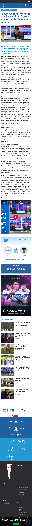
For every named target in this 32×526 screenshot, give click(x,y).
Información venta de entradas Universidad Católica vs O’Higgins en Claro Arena (22, 324)
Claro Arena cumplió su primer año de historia (22, 379)
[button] (26, 5)
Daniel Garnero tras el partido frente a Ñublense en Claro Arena (22, 391)
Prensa (14, 10)
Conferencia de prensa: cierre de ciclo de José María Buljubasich (22, 335)
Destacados (3, 10)
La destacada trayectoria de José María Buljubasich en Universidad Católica (22, 346)
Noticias (9, 10)
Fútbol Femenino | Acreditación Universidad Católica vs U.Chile (22, 368)
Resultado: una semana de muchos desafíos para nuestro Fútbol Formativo (22, 357)
